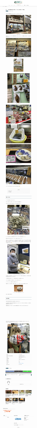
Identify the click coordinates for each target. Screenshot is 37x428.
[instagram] (7, 417)
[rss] (8, 417)
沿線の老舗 (7, 368)
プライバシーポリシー (26, 419)
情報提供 (25, 418)
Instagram (22, 363)
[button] (9, 371)
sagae (8, 384)
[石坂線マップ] (18, 2)
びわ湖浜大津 (10, 368)
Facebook (20, 363)
